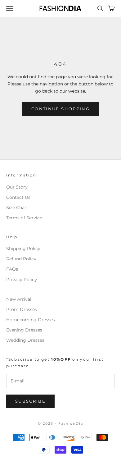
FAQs (12, 269)
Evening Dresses (24, 330)
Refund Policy (21, 259)
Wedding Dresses (25, 340)
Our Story (17, 187)
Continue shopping (60, 108)
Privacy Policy (21, 279)
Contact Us (18, 197)
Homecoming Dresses (30, 319)
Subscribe (30, 401)
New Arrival (18, 299)
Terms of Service (24, 218)
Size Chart (17, 207)
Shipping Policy (23, 248)
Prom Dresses (21, 309)
